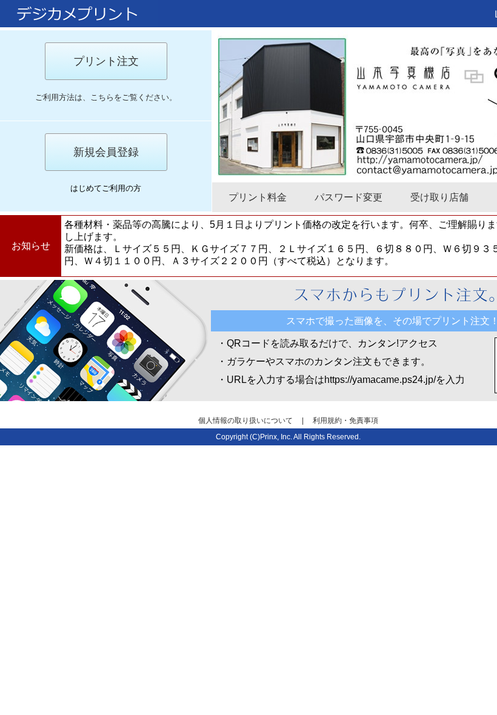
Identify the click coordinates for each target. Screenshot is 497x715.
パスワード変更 (348, 197)
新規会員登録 (106, 152)
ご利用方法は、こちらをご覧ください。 (106, 97)
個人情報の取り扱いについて (246, 420)
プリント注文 (106, 61)
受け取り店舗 (439, 197)
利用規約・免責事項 (345, 420)
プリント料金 (257, 197)
